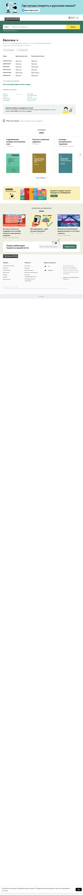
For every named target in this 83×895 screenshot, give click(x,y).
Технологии (39, 233)
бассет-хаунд (32, 98)
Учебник (5, 277)
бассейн (30, 94)
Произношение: (6, 43)
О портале (27, 265)
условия (5, 891)
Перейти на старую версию (71, 278)
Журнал (5, 274)
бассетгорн (31, 100)
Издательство (7, 279)
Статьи (5, 237)
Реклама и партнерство (31, 272)
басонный (6, 98)
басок (5, 94)
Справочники (6, 270)
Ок (79, 889)
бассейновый (32, 95)
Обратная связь (28, 270)
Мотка (65, 288)
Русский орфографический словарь (17, 84)
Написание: (31, 43)
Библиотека (6, 272)
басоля (5, 95)
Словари (5, 268)
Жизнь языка (66, 235)
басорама (6, 100)
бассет (29, 97)
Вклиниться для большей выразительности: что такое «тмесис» (68, 231)
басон (5, 97)
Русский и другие (13, 237)
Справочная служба (8, 265)
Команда (26, 268)
